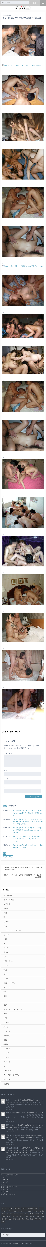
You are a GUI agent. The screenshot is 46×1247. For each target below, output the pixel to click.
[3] (22, 181)
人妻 (5, 913)
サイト (6, 787)
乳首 (8, 1216)
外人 (5, 926)
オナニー (7, 987)
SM (5, 992)
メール (6, 779)
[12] (22, 529)
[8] (22, 57)
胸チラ (6, 1027)
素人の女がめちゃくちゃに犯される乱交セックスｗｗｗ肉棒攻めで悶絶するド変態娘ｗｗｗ (28, 813)
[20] (22, 68)
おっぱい (7, 935)
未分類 (6, 1084)
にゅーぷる (4, 1179)
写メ (17, 1216)
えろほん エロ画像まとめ (9, 1175)
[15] (22, 413)
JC (5, 1208)
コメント (8, 753)
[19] (22, 268)
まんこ (6, 943)
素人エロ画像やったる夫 (16, 1243)
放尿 (5, 1005)
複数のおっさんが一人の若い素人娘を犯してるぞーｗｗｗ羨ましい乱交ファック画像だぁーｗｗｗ (28, 838)
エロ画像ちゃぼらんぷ (8, 1194)
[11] (22, 567)
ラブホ (37, 1213)
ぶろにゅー (4, 1184)
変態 (27, 1216)
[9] (22, 643)
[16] (22, 375)
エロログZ (4, 1191)
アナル (6, 948)
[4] (22, 142)
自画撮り (7, 1035)
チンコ (35, 1211)
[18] (22, 307)
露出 (5, 996)
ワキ (5, 957)
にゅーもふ (4, 1182)
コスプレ (7, 1031)
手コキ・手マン (10, 983)
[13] (22, 490)
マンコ (31, 1213)
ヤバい (6, 1057)
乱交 (5, 806)
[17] (22, 339)
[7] (22, 682)
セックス (23, 1211)
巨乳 (6, 1219)
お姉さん (30, 1208)
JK (12, 1208)
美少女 (6, 908)
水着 (5, 1014)
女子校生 (7, 904)
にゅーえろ (4, 1177)
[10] (22, 606)
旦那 (18, 1219)
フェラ (6, 978)
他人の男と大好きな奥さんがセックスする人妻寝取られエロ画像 (28, 846)
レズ (5, 1000)
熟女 (5, 917)
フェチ (6, 1066)
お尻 (5, 939)
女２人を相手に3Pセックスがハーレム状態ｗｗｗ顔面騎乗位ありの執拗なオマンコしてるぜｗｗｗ (28, 830)
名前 (5, 770)
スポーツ (7, 1062)
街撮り (6, 1044)
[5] (22, 106)
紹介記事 (7, 1079)
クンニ (6, 974)
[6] (22, 720)
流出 (23, 1219)
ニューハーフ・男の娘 (12, 930)
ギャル (6, 921)
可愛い (22, 1216)
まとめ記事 (8, 895)
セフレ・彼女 (9, 900)
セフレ (30, 1211)
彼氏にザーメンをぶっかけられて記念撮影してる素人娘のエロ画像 (22, 876)
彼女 (10, 1219)
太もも (6, 952)
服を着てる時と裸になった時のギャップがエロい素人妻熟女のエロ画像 (23, 868)
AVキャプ (7, 1071)
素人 (11, 857)
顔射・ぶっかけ (10, 961)
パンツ (16, 1213)
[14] (22, 452)
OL (15, 1208)
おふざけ (7, 1053)
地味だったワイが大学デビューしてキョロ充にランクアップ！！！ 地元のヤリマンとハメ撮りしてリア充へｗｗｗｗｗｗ (25, 1150)
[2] (22, 219)
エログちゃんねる (7, 1189)
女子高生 (38, 1216)
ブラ (26, 1213)
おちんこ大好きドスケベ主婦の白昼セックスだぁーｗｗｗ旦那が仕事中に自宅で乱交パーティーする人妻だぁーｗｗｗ (28, 821)
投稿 (14, 1219)
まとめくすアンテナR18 (9, 1187)
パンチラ (7, 1022)
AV (2, 1208)
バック (3, 1213)
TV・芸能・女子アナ (12, 1075)
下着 (5, 1018)
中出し (3, 1216)
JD (8, 1208)
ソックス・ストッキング (13, 1009)
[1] (22, 258)
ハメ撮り (7, 965)
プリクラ (7, 1049)
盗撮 (5, 1040)
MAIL (34, 3)
